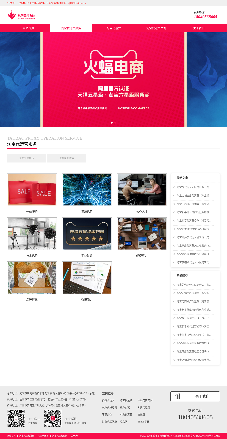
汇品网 (123, 421)
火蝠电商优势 (66, 158)
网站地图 (215, 436)
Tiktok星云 (143, 421)
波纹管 (141, 414)
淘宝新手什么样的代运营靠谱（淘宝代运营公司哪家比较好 (195, 212)
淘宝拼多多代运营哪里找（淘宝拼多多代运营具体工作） (195, 237)
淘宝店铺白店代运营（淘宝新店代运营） (195, 195)
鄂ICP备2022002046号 (200, 436)
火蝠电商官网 (145, 400)
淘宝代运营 (114, 28)
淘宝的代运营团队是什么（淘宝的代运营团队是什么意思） (195, 187)
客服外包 (107, 414)
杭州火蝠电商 (109, 407)
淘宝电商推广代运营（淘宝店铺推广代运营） (195, 204)
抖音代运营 (108, 400)
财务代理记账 (109, 421)
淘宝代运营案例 (156, 28)
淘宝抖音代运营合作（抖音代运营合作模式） (195, 220)
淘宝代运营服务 (71, 28)
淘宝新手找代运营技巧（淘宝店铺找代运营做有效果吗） (195, 229)
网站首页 (28, 28)
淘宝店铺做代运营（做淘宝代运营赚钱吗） (195, 262)
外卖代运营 (144, 407)
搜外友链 (125, 407)
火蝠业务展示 (26, 158)
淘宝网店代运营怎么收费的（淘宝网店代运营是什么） (195, 245)
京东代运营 (126, 414)
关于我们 (198, 28)
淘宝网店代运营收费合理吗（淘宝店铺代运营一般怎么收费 (195, 254)
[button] (112, 123)
